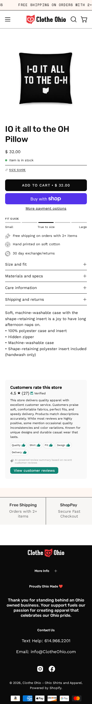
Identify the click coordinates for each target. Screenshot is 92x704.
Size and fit (16, 264)
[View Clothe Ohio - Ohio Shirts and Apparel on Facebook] (52, 669)
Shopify (55, 688)
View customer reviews (34, 470)
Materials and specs (24, 276)
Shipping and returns (24, 299)
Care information (21, 287)
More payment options (46, 208)
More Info (41, 571)
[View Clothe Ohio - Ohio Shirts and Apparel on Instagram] (40, 669)
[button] (73, 19)
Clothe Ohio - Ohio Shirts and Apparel (52, 683)
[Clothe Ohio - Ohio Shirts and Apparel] (46, 19)
